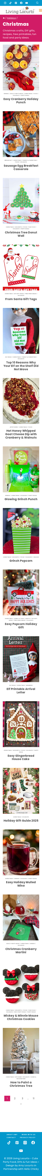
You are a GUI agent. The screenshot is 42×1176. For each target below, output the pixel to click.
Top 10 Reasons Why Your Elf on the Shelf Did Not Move (21, 365)
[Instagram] (5, 3)
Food (35, 94)
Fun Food (31, 227)
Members (29, 685)
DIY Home (18, 1077)
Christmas (28, 94)
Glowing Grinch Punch (21, 499)
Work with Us (28, 1135)
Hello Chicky (31, 1169)
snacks (36, 557)
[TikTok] (10, 3)
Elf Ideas (8, 357)
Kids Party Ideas (20, 1012)
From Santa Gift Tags (21, 299)
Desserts (18, 227)
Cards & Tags (19, 618)
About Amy (12, 1135)
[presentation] (21, 67)
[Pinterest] (16, 3)
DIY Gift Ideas (19, 294)
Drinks (6, 94)
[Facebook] (21, 3)
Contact (11, 1138)
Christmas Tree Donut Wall (21, 234)
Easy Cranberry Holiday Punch (21, 100)
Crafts (27, 618)
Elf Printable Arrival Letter (21, 690)
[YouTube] (26, 3)
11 (34, 1098)
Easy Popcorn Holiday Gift (21, 625)
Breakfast (8, 160)
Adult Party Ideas (16, 94)
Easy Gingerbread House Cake (21, 757)
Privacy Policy (27, 1138)
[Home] (4, 18)
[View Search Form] (37, 3)
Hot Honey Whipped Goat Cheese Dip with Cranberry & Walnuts (21, 434)
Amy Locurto (25, 1165)
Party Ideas (25, 95)
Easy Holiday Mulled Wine (21, 884)
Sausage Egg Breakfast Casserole (21, 167)
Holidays (16, 95)
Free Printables (31, 294)
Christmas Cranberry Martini (21, 950)
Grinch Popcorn (21, 561)
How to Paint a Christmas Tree (21, 1084)
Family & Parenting (30, 160)
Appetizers (14, 427)
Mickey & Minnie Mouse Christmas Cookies (21, 1017)
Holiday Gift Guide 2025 (21, 821)
